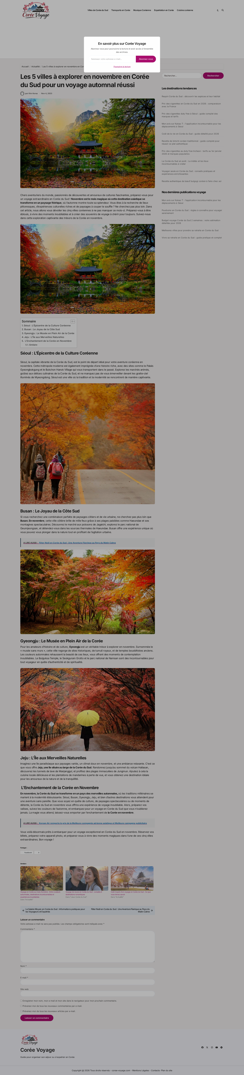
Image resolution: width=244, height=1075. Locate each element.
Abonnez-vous (146, 59)
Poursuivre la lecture (122, 66)
